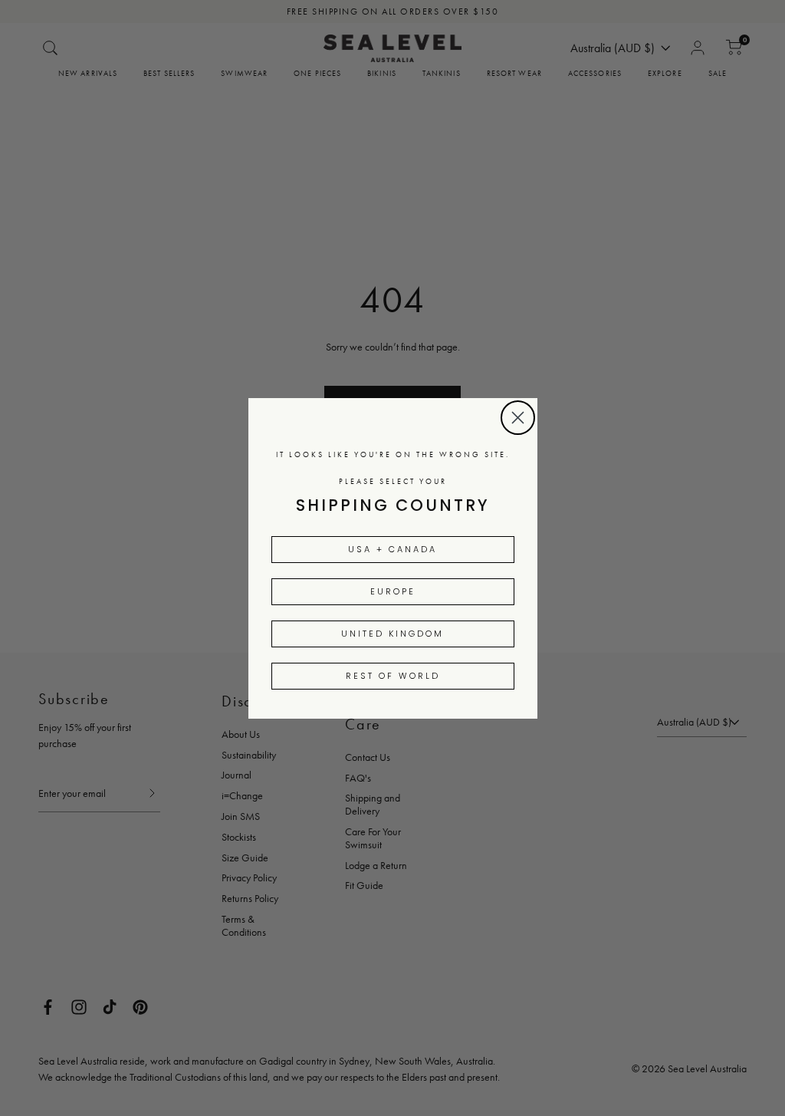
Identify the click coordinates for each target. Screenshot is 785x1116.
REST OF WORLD (393, 676)
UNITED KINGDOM (392, 633)
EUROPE (392, 591)
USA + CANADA (392, 549)
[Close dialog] (517, 417)
